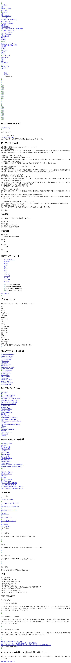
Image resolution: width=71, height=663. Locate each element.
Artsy (5, 265)
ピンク (6, 277)
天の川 (6, 268)
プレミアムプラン (9, 260)
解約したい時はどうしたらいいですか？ (14, 592)
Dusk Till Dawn (5, 365)
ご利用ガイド (19, 641)
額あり (6, 263)
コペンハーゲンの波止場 (8, 404)
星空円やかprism (6, 481)
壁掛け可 (7, 281)
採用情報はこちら (45, 645)
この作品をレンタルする (8, 137)
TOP (5, 73)
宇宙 (5, 270)
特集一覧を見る (5, 526)
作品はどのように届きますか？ (12, 590)
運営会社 (3, 38)
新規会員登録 (5, 661)
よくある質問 (5, 293)
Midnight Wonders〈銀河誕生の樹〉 (11, 466)
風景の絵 (7, 261)
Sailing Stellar (4, 378)
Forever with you (5, 463)
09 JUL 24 (3, 393)
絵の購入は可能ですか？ (9, 585)
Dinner (3, 427)
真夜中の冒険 (5, 456)
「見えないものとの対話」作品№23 (12, 488)
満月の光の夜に (5, 460)
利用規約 (3, 47)
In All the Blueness (6, 359)
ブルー (6, 272)
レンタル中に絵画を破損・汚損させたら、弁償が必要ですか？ (21, 587)
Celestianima (4, 362)
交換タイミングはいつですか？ (12, 588)
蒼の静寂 (3, 477)
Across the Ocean (5, 372)
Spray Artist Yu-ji (5, 127)
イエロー (7, 279)
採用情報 (3, 39)
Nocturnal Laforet (5, 381)
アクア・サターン (6, 474)
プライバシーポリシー (8, 43)
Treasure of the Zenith (7, 368)
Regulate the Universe (7, 356)
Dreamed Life (4, 407)
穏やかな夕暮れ (5, 410)
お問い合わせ (11, 641)
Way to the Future (5, 416)
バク (2, 470)
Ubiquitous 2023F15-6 (7, 397)
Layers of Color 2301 (6, 432)
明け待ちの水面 (5, 447)
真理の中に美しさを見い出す (10, 400)
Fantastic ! (3, 435)
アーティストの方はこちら (31, 645)
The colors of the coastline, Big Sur (10, 424)
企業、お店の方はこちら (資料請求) (12, 645)
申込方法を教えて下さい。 (10, 579)
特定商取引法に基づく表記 (9, 45)
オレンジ (7, 276)
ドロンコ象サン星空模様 (8, 484)
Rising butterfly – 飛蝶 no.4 (8, 419)
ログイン (12, 661)
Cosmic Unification (6, 384)
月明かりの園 (5, 452)
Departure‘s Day (5, 375)
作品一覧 (7, 74)
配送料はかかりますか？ (9, 583)
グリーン (7, 274)
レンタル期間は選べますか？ (11, 581)
